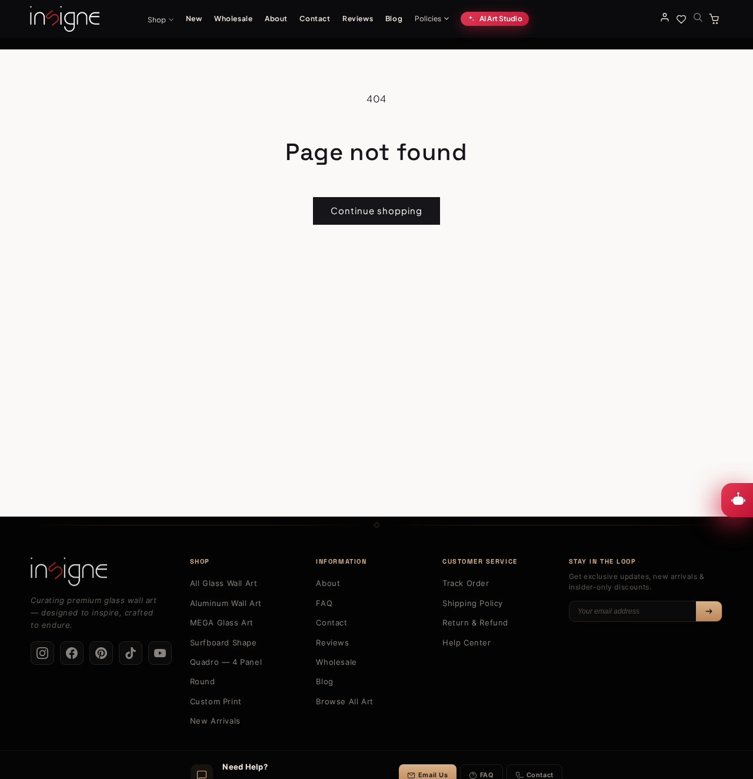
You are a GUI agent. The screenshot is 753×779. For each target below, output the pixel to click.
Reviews (357, 18)
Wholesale (233, 18)
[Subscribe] (709, 611)
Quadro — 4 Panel (226, 662)
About (276, 18)
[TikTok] (130, 653)
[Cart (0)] (716, 19)
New (194, 18)
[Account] (664, 17)
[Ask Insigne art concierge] (737, 500)
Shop (157, 19)
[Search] (697, 17)
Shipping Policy (472, 603)
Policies (428, 18)
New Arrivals (215, 720)
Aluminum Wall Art (226, 603)
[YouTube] (160, 653)
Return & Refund (475, 622)
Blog (393, 18)
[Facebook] (72, 653)
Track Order (465, 583)
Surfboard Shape (223, 642)
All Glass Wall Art (224, 583)
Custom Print (216, 701)
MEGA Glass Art (222, 622)
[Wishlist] (681, 19)
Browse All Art (344, 701)
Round (202, 681)
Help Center (466, 642)
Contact (314, 18)
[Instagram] (42, 653)
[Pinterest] (101, 653)
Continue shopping (376, 210)
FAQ (324, 603)
